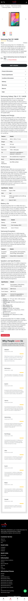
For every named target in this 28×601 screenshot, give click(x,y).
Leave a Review (5, 335)
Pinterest (3, 550)
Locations (3, 568)
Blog (2, 567)
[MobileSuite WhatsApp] (25, 591)
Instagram (3, 547)
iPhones (2, 573)
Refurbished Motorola (6, 585)
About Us (3, 539)
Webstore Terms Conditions (7, 560)
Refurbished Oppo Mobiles (7, 580)
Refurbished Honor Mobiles (7, 587)
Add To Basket (14, 65)
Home (2, 6)
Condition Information (8, 78)
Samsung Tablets (6, 7)
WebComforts (17, 596)
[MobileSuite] (14, 2)
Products (7, 6)
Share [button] (25, 42)
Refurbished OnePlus (5, 578)
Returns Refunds (4, 563)
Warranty (4, 85)
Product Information (7, 71)
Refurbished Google (5, 592)
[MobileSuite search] (4, 2)
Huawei (2, 575)
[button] (2, 2)
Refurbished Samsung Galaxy (7, 590)
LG (1, 589)
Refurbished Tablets (16, 6)
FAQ (2, 542)
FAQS (3, 92)
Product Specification (7, 74)
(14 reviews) (10, 41)
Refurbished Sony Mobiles (7, 583)
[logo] (26, 2)
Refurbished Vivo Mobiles (6, 582)
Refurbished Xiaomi (5, 577)
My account (3, 555)
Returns (4, 88)
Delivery (4, 81)
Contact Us (3, 540)
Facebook (3, 549)
